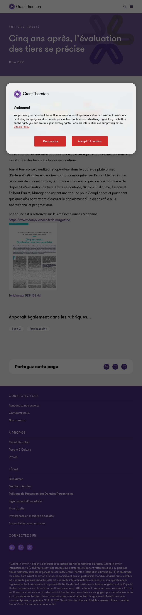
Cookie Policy (21, 127)
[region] (71, 118)
